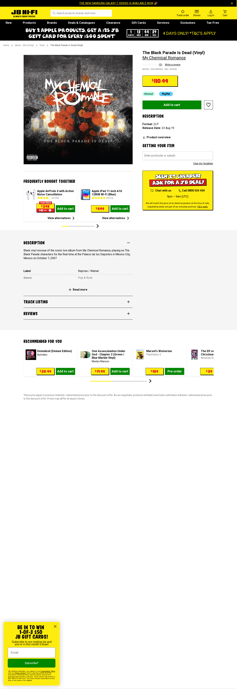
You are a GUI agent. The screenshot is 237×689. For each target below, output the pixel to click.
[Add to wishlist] (208, 104)
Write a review (173, 64)
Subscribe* (31, 663)
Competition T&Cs (48, 671)
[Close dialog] (55, 626)
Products (29, 22)
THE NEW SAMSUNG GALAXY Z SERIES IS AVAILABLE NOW (116, 3)
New (9, 22)
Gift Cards (139, 22)
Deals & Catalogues (81, 22)
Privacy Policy (20, 673)
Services (163, 22)
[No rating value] (150, 65)
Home (6, 45)
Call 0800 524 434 (193, 190)
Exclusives (188, 22)
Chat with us (163, 190)
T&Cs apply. (202, 207)
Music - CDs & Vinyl (24, 45)
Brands (52, 22)
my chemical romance (164, 57)
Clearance (113, 22)
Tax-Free (212, 22)
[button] (118, 33)
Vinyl (42, 45)
